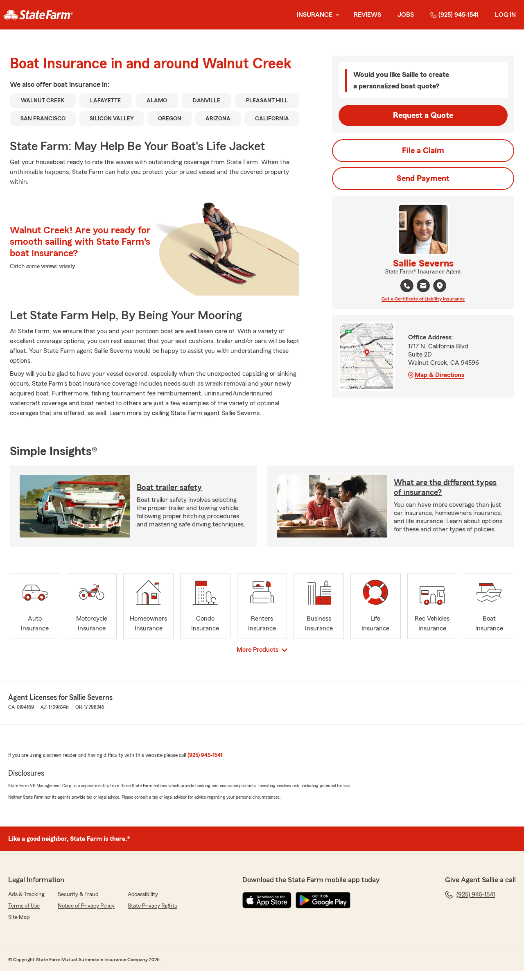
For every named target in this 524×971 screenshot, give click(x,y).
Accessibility (143, 894)
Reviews (367, 14)
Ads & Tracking (26, 894)
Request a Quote (423, 115)
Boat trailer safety (169, 487)
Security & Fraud (78, 894)
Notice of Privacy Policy (86, 906)
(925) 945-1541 (458, 14)
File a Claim (423, 151)
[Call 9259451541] (406, 285)
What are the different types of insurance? (445, 488)
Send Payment (423, 178)
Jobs (406, 14)
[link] (38, 15)
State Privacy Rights (152, 906)
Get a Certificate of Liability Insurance (423, 298)
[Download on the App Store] (266, 900)
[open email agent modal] (423, 286)
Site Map (19, 917)
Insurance (314, 14)
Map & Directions (439, 375)
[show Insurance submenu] (335, 15)
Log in (505, 14)
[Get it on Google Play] (323, 900)
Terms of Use (24, 906)
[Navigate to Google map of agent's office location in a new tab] (439, 285)
